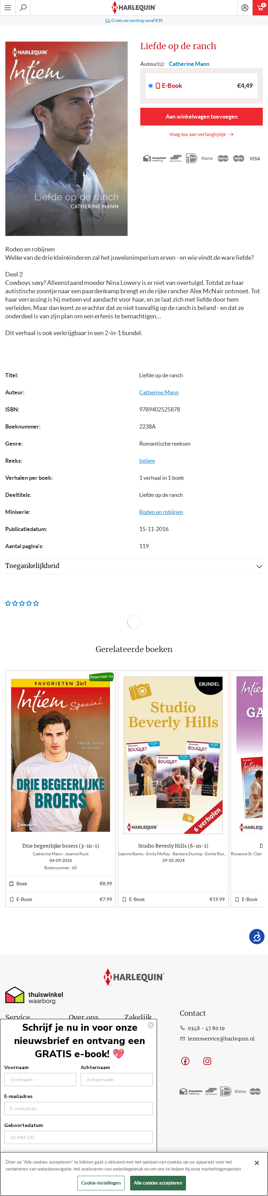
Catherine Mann (159, 392)
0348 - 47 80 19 (206, 1028)
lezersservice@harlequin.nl (221, 1039)
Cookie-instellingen (100, 1183)
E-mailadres (18, 1096)
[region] (134, 1174)
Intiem (147, 460)
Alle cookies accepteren (158, 1183)
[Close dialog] (150, 1025)
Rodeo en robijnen (161, 512)
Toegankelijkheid (32, 566)
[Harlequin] (134, 7)
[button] (254, 788)
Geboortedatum (23, 1125)
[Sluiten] (257, 1163)
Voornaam (16, 1067)
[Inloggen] (245, 7)
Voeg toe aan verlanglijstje (198, 134)
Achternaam (95, 1067)
